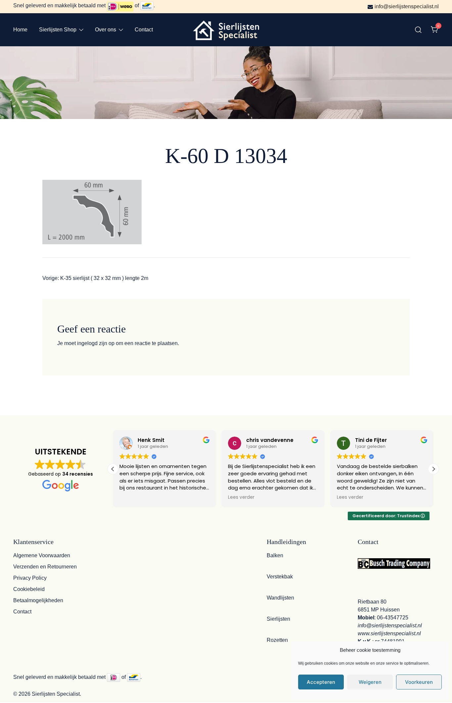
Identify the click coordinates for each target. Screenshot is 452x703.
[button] (433, 469)
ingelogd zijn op (95, 343)
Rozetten (277, 640)
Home (20, 29)
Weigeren (370, 682)
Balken (275, 555)
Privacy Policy (30, 578)
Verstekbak (280, 576)
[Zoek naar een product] (418, 29)
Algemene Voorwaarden (41, 555)
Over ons (105, 29)
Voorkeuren (419, 682)
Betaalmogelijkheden (38, 600)
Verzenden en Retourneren (45, 566)
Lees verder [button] (241, 497)
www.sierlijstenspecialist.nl (389, 633)
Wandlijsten (280, 598)
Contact (144, 29)
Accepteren (321, 682)
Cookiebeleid (29, 589)
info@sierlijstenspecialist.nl (407, 6)
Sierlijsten (278, 619)
